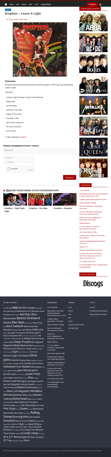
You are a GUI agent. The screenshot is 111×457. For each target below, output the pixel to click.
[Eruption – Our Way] (40, 194)
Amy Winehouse (9, 311)
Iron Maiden (23, 366)
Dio (5, 348)
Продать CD (83, 247)
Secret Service (21, 421)
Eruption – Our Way (38, 208)
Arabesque (20, 311)
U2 (21, 433)
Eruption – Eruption (63, 208)
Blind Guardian (31, 326)
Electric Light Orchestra (16, 355)
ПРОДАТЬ (92, 4)
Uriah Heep (30, 433)
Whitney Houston (35, 437)
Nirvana (34, 399)
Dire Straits (11, 348)
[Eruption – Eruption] (65, 194)
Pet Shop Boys (28, 405)
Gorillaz (27, 363)
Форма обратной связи (98, 314)
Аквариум (14, 440)
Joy (25, 374)
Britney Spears (34, 332)
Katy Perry (18, 378)
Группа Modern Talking (87, 203)
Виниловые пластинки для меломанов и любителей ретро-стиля (56, 313)
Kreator (7, 380)
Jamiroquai (36, 366)
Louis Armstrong (10, 387)
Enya (28, 360)
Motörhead (19, 398)
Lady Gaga (31, 381)
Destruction (26, 345)
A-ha (9, 307)
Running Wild (20, 416)
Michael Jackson (12, 394)
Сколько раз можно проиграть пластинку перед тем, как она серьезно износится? (90, 255)
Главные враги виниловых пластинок (93, 199)
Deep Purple (22, 342)
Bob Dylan (14, 330)
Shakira (31, 420)
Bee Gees (18, 322)
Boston (5, 333)
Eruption (22, 137)
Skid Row (14, 424)
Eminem (14, 360)
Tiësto (18, 434)
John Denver (20, 374)
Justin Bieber (8, 378)
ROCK (12, 4)
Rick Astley (18, 413)
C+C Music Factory (28, 336)
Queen (24, 408)
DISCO (24, 4)
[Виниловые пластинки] (5, 4)
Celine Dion (7, 339)
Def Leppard (37, 341)
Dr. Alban (27, 348)
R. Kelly (30, 409)
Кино (26, 440)
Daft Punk (35, 338)
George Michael (18, 363)
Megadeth (24, 391)
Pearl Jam (18, 405)
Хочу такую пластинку (18, 19)
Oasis (39, 399)
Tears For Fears (21, 427)
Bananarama (9, 318)
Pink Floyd (9, 408)
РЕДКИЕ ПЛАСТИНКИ (76, 325)
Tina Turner (9, 433)
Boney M (30, 329)
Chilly (13, 339)
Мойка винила (84, 223)
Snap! (26, 424)
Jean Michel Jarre (27, 370)
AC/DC (23, 307)
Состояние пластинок (87, 261)
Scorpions (9, 420)
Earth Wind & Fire (24, 352)
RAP (30, 4)
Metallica (36, 391)
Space (31, 424)
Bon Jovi (38, 329)
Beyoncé (36, 323)
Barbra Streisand (28, 318)
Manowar (33, 387)
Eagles (15, 351)
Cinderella (18, 339)
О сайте (92, 307)
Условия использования (98, 311)
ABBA (15, 307)
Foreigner (9, 363)
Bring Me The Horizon (17, 332)
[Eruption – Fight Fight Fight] (15, 194)
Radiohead (38, 408)
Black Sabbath (14, 326)
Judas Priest (33, 374)
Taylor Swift (9, 426)
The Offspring (16, 430)
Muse (29, 399)
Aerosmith (38, 308)
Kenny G (25, 378)
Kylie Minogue (19, 380)
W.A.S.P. (8, 437)
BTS (20, 335)
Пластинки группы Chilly (88, 232)
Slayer (21, 424)
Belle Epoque (28, 323)
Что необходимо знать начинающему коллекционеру (55, 384)
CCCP (36, 4)
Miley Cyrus (28, 395)
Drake (33, 348)
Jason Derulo (12, 371)
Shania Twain (40, 421)
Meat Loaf (12, 391)
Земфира (20, 440)
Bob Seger (22, 330)
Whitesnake (20, 436)
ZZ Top (7, 440)
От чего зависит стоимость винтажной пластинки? (55, 347)
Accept (31, 307)
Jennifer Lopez (9, 374)
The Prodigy (25, 429)
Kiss (30, 377)
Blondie (7, 329)
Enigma (22, 360)
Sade (31, 417)
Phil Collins (40, 405)
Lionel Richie (38, 384)
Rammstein (8, 413)
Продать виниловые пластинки (90, 250)
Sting (36, 423)
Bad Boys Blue (28, 314)
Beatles (7, 322)
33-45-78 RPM (84, 190)
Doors (20, 348)
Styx (41, 424)
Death (11, 342)
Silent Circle (7, 424)
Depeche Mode (11, 345)
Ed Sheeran (34, 352)
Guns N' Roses (37, 363)
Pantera (34, 402)
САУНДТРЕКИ (46, 4)
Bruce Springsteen (10, 335)
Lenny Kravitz (27, 384)
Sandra (36, 416)
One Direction (8, 402)
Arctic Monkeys (32, 311)
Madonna (22, 387)
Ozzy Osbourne (21, 402)
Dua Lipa (9, 352)
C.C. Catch (37, 335)
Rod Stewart (26, 413)
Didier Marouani (39, 346)
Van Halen (41, 433)
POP (17, 4)
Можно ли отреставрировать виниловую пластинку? (55, 336)
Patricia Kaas (9, 405)
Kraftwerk (36, 378)
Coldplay (26, 338)
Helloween (9, 366)
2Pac (4, 308)
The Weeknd (37, 429)
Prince (17, 409)
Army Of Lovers (15, 315)
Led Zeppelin (13, 384)
